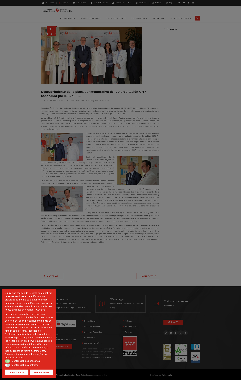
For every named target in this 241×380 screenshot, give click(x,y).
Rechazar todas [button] (41, 372)
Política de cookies (23, 310)
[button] (7, 361)
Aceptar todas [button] (17, 372)
